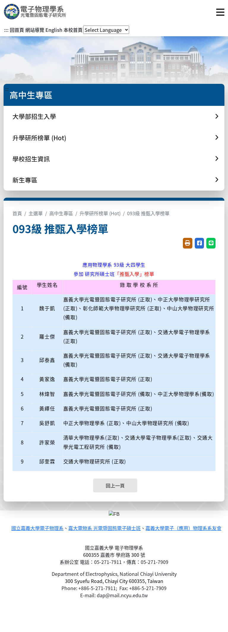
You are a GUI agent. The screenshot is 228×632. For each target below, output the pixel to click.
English (53, 29)
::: (6, 29)
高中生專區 (61, 213)
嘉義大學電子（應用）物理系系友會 (183, 528)
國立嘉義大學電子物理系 (37, 528)
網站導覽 (34, 29)
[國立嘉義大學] (36, 11)
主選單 (35, 213)
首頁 (17, 213)
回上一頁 (115, 485)
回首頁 (17, 29)
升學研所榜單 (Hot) (100, 213)
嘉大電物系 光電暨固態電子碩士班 (104, 528)
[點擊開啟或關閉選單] (220, 11)
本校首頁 (73, 29)
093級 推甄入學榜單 (148, 213)
